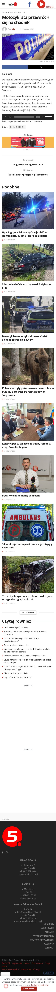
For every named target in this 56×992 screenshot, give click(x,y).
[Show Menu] (3, 4)
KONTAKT (49, 947)
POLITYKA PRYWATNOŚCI (42, 940)
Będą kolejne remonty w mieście (21, 495)
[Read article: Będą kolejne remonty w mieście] (28, 474)
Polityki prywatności (40, 985)
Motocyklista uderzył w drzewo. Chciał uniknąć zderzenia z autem (24, 338)
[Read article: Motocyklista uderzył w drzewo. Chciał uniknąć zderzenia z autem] (28, 314)
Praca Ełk (6, 963)
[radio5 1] (28, 142)
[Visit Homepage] (12, 4)
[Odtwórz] (5, 116)
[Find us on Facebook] (2, 852)
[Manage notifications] (6, 986)
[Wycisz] (42, 116)
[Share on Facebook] (15, 67)
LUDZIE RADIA (47, 928)
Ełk (24, 12)
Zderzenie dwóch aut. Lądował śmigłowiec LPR (25, 655)
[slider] (49, 116)
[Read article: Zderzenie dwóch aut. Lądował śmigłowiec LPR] (28, 262)
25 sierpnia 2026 (9, 399)
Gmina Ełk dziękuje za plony (16, 627)
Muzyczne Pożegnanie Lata (16, 673)
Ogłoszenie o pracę (20, 963)
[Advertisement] (28, 715)
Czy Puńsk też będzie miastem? (18, 677)
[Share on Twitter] (41, 67)
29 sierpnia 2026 (9, 240)
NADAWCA (49, 944)
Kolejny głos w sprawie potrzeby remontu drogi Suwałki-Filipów (26, 445)
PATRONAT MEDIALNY (43, 936)
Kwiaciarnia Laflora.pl (30, 969)
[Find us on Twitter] (7, 852)
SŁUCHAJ (50, 7)
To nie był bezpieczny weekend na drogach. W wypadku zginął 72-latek (27, 597)
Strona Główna (7, 12)
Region (18, 12)
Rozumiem (28, 988)
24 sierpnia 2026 (9, 603)
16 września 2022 (26, 29)
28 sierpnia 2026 (9, 292)
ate (13, 29)
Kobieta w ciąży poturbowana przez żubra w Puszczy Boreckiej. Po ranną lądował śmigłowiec (28, 392)
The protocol (37, 963)
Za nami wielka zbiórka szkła (16, 645)
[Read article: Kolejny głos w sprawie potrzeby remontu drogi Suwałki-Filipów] (28, 422)
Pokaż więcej (28, 612)
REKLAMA (49, 932)
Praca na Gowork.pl (10, 969)
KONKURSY (49, 924)
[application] (28, 117)
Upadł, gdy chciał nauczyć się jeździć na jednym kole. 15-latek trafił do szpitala (24, 234)
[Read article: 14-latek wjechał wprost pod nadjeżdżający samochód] (28, 522)
